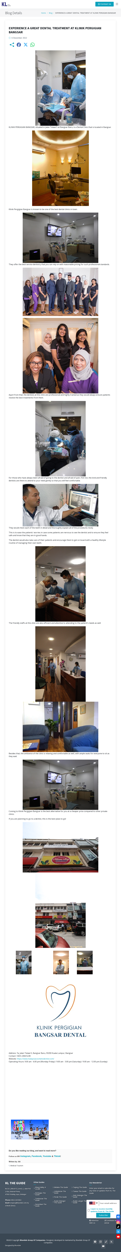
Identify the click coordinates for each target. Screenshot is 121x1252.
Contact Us (105, 4)
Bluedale (18, 1245)
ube (49, 1156)
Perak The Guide (60, 1197)
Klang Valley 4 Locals (40, 1188)
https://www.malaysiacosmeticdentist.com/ (35, 1058)
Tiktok (57, 1156)
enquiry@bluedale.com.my (19, 1203)
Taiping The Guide (80, 1187)
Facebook (37, 1156)
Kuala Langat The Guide (79, 1202)
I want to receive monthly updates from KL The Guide (102, 1210)
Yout (45, 1156)
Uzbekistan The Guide (60, 1192)
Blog (50, 13)
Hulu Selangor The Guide (80, 1196)
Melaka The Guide (61, 1187)
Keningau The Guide (40, 1193)
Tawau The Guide (79, 1191)
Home (43, 13)
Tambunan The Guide (41, 1199)
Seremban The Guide (40, 1205)
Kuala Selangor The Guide (60, 1202)
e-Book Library (10, 1206)
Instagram (25, 1156)
